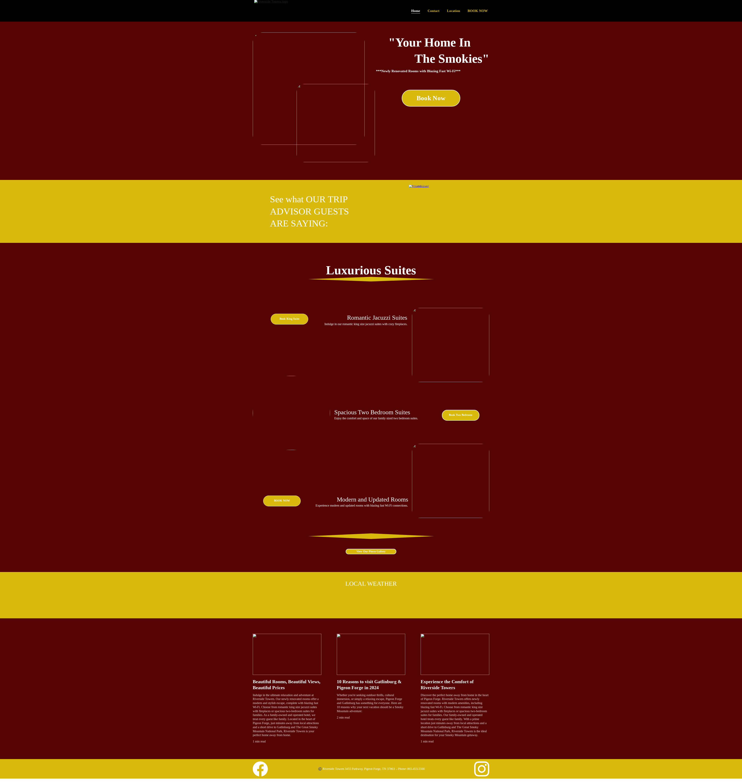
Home (415, 11)
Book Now (431, 98)
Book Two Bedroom (460, 415)
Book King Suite (289, 318)
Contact (433, 11)
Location (453, 11)
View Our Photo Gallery (371, 551)
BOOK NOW (478, 11)
